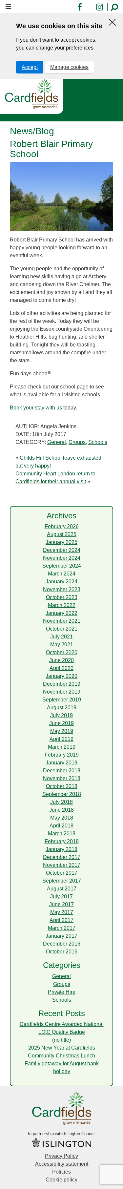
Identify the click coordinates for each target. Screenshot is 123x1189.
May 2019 (61, 731)
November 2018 (61, 778)
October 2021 (61, 629)
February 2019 (62, 755)
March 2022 (61, 605)
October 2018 (61, 786)
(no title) (61, 1040)
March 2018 (61, 833)
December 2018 (61, 770)
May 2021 (61, 644)
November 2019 (61, 692)
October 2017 (61, 873)
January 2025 (61, 542)
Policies (61, 1172)
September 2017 (61, 881)
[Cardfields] (31, 94)
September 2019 (61, 699)
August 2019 (61, 707)
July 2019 (61, 715)
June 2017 (61, 904)
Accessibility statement (61, 1164)
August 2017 (61, 888)
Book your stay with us (36, 407)
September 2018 (61, 794)
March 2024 (61, 573)
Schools (97, 442)
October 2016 (61, 951)
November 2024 (61, 558)
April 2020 (61, 668)
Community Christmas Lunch (61, 1055)
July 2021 (61, 636)
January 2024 (61, 581)
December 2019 (61, 684)
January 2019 (61, 762)
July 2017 (61, 896)
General (56, 442)
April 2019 (61, 739)
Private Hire (61, 992)
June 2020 (61, 660)
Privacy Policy (61, 1156)
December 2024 (61, 550)
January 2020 (61, 676)
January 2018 (61, 849)
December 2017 (61, 857)
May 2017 (61, 912)
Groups (77, 442)
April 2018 (61, 825)
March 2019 (61, 747)
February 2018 (62, 841)
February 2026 (62, 526)
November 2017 (61, 865)
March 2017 (61, 928)
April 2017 (61, 920)
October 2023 (61, 597)
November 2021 (61, 621)
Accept (30, 67)
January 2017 (61, 936)
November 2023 (61, 589)
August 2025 (61, 534)
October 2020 (61, 652)
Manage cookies (69, 67)
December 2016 (61, 944)
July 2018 (61, 802)
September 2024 (61, 566)
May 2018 (61, 818)
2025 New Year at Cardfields (61, 1048)
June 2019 (61, 723)
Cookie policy (61, 1179)
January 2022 (61, 613)
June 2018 (61, 810)
